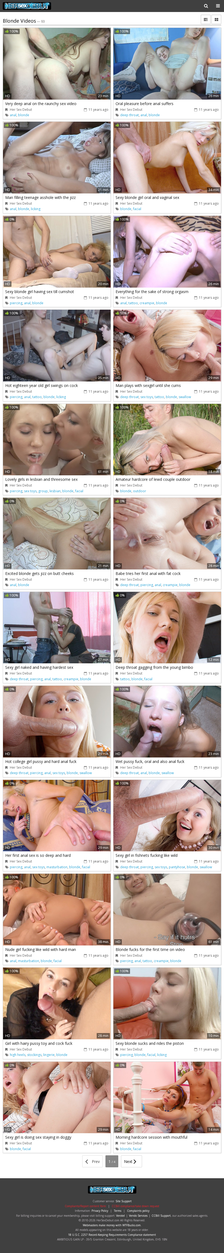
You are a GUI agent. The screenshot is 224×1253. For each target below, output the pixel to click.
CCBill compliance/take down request (135, 1206)
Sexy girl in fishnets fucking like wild (147, 855)
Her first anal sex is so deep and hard (38, 855)
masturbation (56, 867)
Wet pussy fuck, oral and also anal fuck (150, 761)
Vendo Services (138, 1216)
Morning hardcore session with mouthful (151, 1137)
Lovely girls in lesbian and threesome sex (41, 479)
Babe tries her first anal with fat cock (148, 573)
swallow (185, 397)
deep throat (129, 115)
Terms (117, 1211)
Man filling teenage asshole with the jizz (40, 197)
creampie (147, 303)
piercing (16, 303)
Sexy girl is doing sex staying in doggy (38, 1137)
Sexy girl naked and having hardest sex (39, 667)
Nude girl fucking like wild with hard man (40, 949)
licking (35, 209)
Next (129, 1161)
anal (13, 115)
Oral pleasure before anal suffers (144, 103)
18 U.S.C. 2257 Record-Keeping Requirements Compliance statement (112, 1235)
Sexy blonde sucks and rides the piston (150, 1043)
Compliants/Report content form (85, 1206)
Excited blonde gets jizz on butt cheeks (39, 573)
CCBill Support (161, 1216)
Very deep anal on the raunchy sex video (40, 103)
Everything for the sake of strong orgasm (152, 291)
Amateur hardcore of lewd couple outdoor (153, 479)
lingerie (49, 1054)
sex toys (146, 397)
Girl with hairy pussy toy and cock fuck (38, 1043)
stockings (34, 1054)
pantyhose (177, 867)
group (43, 491)
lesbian (55, 491)
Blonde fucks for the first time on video (150, 949)
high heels (17, 1054)
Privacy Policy (100, 1211)
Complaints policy (138, 1211)
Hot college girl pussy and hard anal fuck (40, 761)
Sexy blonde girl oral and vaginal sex (147, 197)
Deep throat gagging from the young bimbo (154, 667)
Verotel (120, 1216)
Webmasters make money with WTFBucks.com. (112, 1225)
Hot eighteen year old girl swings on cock (41, 385)
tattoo (133, 303)
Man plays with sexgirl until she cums (148, 385)
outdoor (139, 491)
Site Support (124, 1201)
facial (137, 209)
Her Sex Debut (37, 6)
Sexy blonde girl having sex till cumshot (39, 291)
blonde (23, 115)
